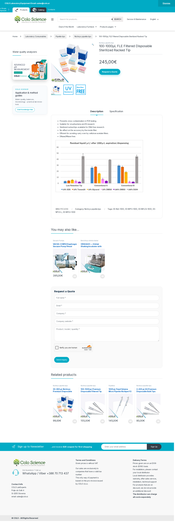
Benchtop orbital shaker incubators (89, 241)
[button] (93, 44)
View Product (73, 276)
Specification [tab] (116, 111)
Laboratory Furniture (85, 27)
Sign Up (154, 447)
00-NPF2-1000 (131, 209)
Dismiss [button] (166, 3)
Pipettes (112, 386)
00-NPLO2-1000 (145, 209)
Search (117, 19)
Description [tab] (96, 111)
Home (15, 36)
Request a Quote (109, 72)
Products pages (107, 27)
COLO (16, 518)
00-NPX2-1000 (69, 212)
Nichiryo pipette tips (83, 36)
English (153, 19)
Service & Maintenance (136, 19)
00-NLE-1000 (118, 209)
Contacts (51, 9)
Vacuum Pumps (58, 241)
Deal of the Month (66, 27)
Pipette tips (60, 36)
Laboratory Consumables (35, 36)
